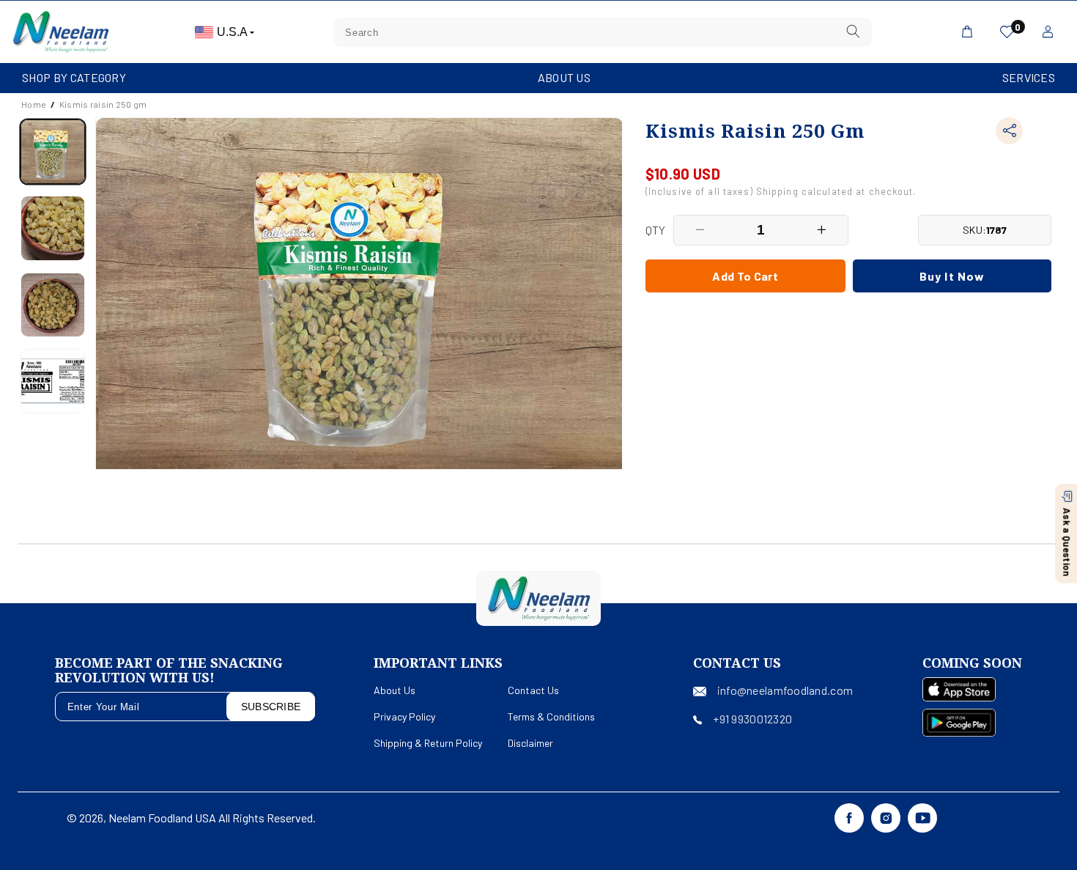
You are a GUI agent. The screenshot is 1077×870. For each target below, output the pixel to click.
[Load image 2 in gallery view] (53, 228)
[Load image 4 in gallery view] (53, 381)
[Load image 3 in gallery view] (53, 305)
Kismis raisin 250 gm (103, 104)
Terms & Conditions (551, 716)
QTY (655, 230)
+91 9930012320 (752, 719)
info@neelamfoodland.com (785, 690)
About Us (564, 77)
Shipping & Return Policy (428, 743)
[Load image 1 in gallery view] (53, 151)
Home (33, 104)
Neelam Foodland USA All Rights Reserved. (212, 818)
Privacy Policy (404, 716)
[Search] (853, 31)
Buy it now (952, 275)
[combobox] (602, 32)
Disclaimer (530, 743)
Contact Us (533, 690)
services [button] (1028, 77)
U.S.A (233, 32)
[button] (74, 78)
